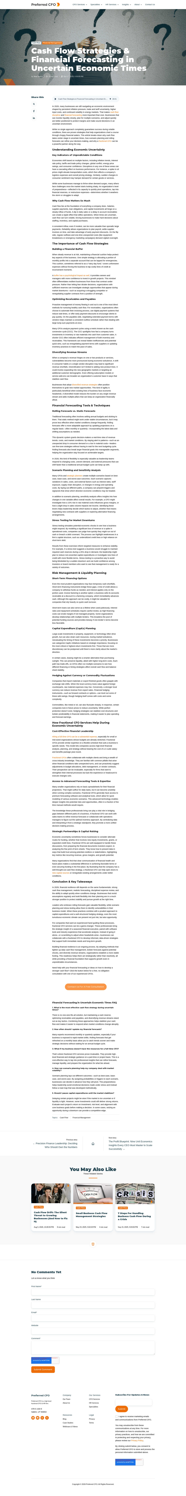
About (137, 4)
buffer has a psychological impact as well (71, 275)
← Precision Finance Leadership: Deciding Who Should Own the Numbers (55, 1145)
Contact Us (150, 4)
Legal (91, 1415)
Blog (64, 1419)
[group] (85, 99)
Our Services (94, 1395)
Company (67, 1395)
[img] (110, 99)
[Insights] (93, 1144)
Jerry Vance (38, 76)
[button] (55, 99)
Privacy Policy (137, 1440)
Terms (91, 1423)
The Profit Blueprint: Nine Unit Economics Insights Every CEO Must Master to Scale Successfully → (130, 1145)
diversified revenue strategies (84, 385)
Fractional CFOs (59, 758)
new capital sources (60, 873)
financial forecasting (73, 115)
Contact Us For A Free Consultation (86, 987)
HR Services (111, 4)
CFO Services (79, 4)
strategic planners (74, 476)
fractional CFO (105, 141)
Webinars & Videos (70, 1427)
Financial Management (52, 43)
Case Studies (68, 1423)
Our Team (66, 1399)
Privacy (92, 1419)
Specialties (95, 4)
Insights (125, 4)
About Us (66, 1403)
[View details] (33, 1418)
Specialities (93, 1407)
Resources (67, 1415)
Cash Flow (36, 43)
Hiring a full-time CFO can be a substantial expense (74, 737)
